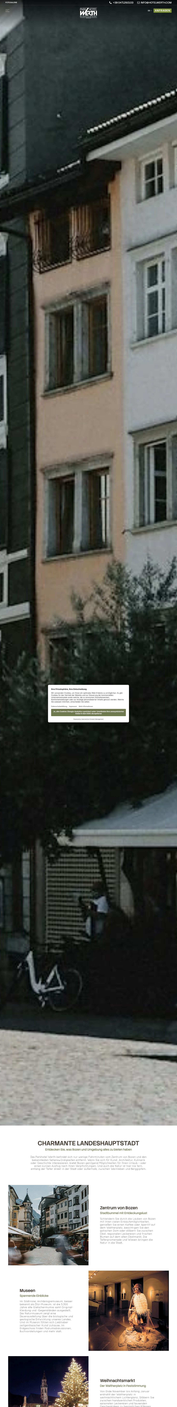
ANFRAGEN (162, 10)
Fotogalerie (11, 2)
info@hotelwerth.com (156, 2)
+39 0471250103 (123, 2)
